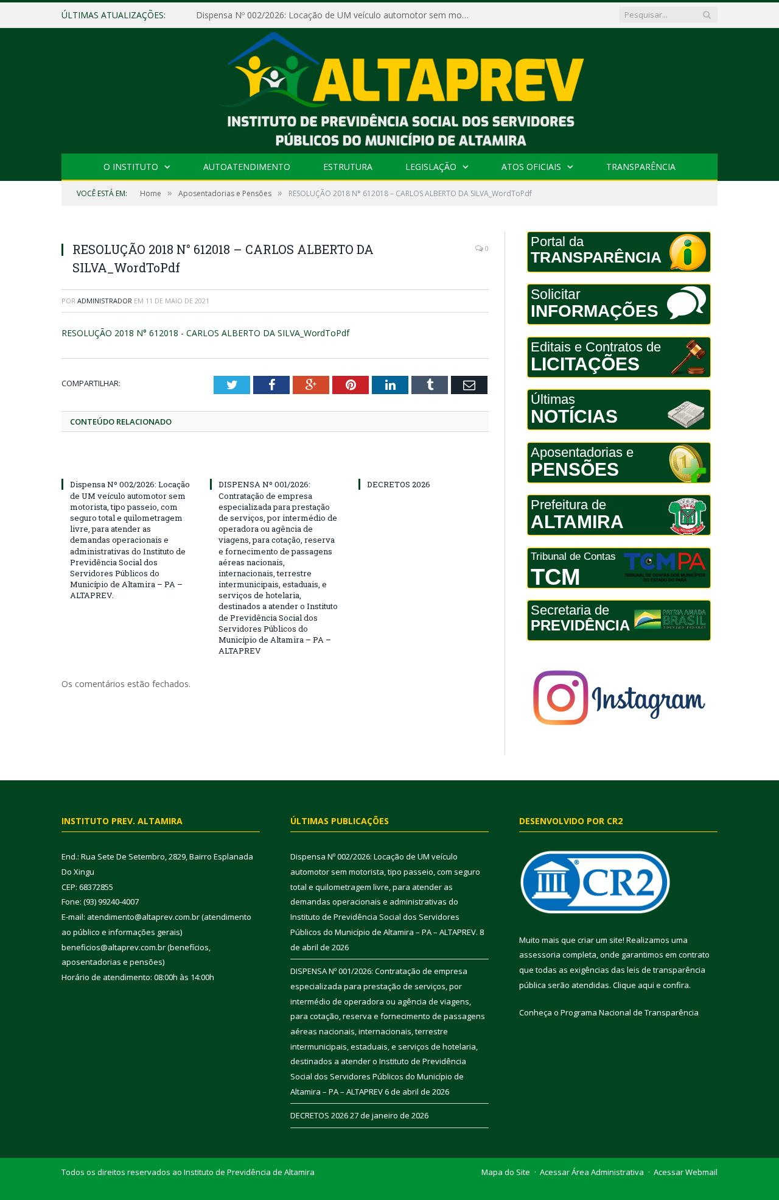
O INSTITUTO (130, 166)
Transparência (641, 166)
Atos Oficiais (531, 166)
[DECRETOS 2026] (423, 462)
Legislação (430, 166)
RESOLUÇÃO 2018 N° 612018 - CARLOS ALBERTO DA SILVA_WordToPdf (205, 333)
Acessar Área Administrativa (592, 1171)
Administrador (104, 300)
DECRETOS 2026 (398, 484)
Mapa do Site (505, 1171)
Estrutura (347, 166)
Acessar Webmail (686, 1171)
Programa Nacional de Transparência (630, 1012)
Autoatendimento (246, 166)
